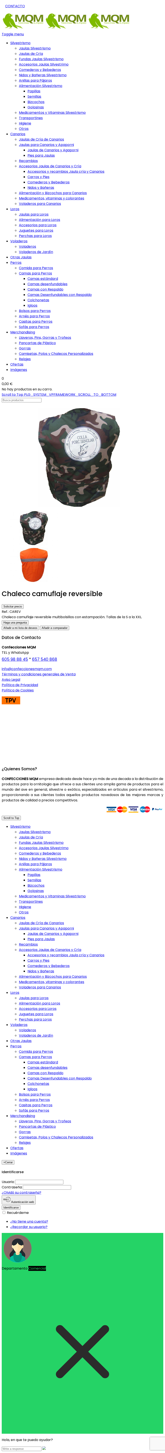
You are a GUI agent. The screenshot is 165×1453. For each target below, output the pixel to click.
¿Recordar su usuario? (28, 1226)
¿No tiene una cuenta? (29, 1221)
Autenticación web (22, 1202)
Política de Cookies (18, 690)
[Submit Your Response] (44, 1448)
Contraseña (12, 1187)
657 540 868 (44, 659)
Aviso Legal (11, 679)
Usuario (8, 1181)
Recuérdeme (17, 1212)
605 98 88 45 (15, 659)
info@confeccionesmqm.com (27, 668)
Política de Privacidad (20, 684)
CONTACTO (15, 6)
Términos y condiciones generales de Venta (39, 674)
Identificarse (11, 1207)
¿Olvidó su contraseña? (21, 1192)
